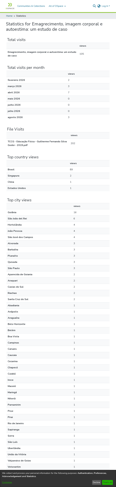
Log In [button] (105, 6)
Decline (96, 482)
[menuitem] (57, 6)
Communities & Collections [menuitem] (31, 6)
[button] (10, 6)
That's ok (107, 482)
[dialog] (58, 478)
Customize (7, 482)
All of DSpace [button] (56, 6)
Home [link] (9, 16)
